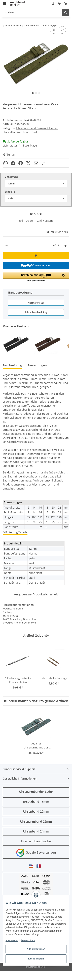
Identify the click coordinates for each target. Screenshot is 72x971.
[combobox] (36, 183)
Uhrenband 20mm (36, 811)
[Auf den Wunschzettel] (62, 30)
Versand (48, 221)
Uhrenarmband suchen (36, 841)
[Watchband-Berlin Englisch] (32, 866)
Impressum (12, 940)
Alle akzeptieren (36, 948)
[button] (53, 3)
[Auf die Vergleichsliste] (53, 30)
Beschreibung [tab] (12, 365)
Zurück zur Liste (13, 25)
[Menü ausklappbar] (4, 2)
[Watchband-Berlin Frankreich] (40, 866)
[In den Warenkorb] (36, 255)
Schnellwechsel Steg (36, 312)
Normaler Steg (36, 302)
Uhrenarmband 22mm (36, 821)
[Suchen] (65, 12)
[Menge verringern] (6, 245)
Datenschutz (28, 940)
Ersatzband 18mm (36, 802)
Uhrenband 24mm (36, 831)
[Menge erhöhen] (65, 245)
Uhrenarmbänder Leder (36, 792)
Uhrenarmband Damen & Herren (37, 128)
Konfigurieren (36, 958)
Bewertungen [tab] (37, 365)
